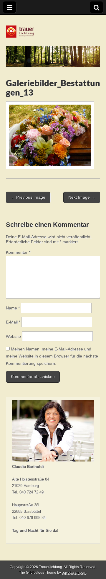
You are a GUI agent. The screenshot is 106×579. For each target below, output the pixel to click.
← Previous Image (28, 197)
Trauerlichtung (50, 567)
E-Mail (13, 322)
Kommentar (18, 252)
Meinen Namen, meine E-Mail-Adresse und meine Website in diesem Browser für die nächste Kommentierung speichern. (52, 356)
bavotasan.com (74, 572)
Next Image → (81, 197)
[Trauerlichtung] (53, 41)
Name (13, 308)
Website (13, 336)
